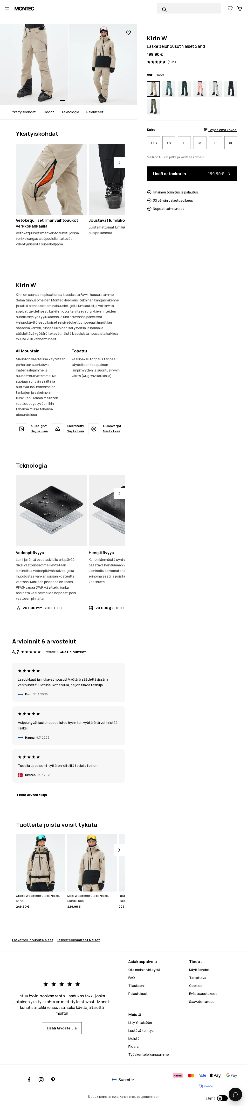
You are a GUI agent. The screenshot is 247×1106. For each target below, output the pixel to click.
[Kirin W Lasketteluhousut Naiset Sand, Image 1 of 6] (34, 64)
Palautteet (94, 112)
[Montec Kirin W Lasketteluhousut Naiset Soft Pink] (199, 89)
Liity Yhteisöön (140, 1022)
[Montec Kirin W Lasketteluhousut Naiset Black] (230, 89)
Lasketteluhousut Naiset (32, 940)
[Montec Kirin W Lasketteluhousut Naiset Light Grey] (215, 89)
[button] (221, 1098)
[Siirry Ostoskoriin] (240, 8)
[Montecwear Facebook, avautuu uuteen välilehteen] (29, 1079)
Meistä (133, 1038)
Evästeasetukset (203, 993)
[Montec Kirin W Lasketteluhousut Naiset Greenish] (153, 107)
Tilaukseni (136, 985)
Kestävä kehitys (141, 1030)
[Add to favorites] (128, 33)
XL (231, 143)
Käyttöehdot (199, 969)
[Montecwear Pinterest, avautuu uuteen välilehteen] (52, 1079)
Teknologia (70, 112)
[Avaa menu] (7, 8)
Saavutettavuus (201, 1001)
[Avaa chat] (235, 1094)
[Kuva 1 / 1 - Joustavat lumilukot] (124, 179)
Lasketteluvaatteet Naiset (78, 940)
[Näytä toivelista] (230, 8)
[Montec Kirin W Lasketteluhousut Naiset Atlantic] (168, 89)
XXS (153, 143)
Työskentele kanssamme (148, 1054)
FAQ (131, 977)
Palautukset (138, 993)
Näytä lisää (39, 431)
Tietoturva (197, 977)
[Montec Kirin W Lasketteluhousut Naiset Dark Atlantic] (184, 89)
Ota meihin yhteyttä (144, 969)
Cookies (195, 985)
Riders (133, 1046)
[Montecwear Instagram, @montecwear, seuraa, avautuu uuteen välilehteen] (41, 1079)
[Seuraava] (119, 162)
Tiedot (48, 112)
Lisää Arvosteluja (32, 794)
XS (169, 143)
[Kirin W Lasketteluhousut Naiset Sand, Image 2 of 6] (103, 64)
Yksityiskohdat (24, 112)
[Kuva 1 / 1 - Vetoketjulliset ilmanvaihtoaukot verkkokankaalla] (51, 179)
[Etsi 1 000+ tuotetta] (164, 10)
